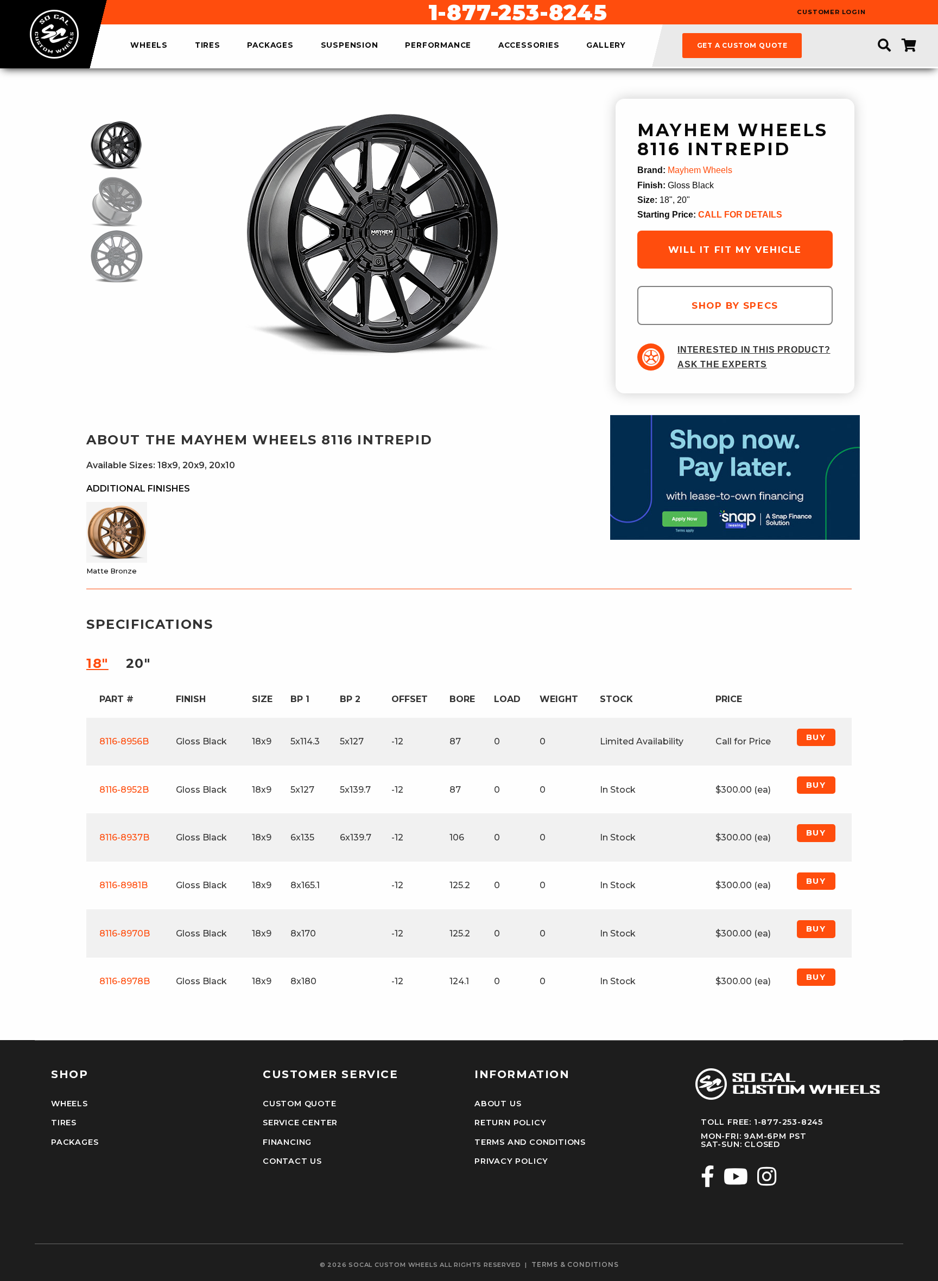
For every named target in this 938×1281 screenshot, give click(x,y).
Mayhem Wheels (700, 170)
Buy (816, 737)
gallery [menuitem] (606, 45)
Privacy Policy (511, 1161)
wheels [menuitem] (149, 45)
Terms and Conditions (530, 1142)
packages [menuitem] (270, 45)
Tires (64, 1122)
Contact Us (292, 1161)
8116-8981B (123, 885)
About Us (497, 1103)
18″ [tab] (97, 663)
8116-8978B (124, 981)
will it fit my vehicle (735, 249)
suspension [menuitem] (349, 45)
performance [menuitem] (438, 45)
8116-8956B (124, 741)
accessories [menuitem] (529, 45)
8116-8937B (124, 837)
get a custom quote (742, 45)
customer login (831, 12)
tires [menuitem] (207, 45)
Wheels (69, 1103)
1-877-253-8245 (517, 12)
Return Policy (510, 1122)
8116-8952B (124, 790)
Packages (74, 1142)
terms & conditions (574, 1264)
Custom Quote (300, 1103)
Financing (287, 1142)
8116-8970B (124, 933)
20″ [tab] (138, 663)
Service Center (300, 1122)
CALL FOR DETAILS (740, 214)
